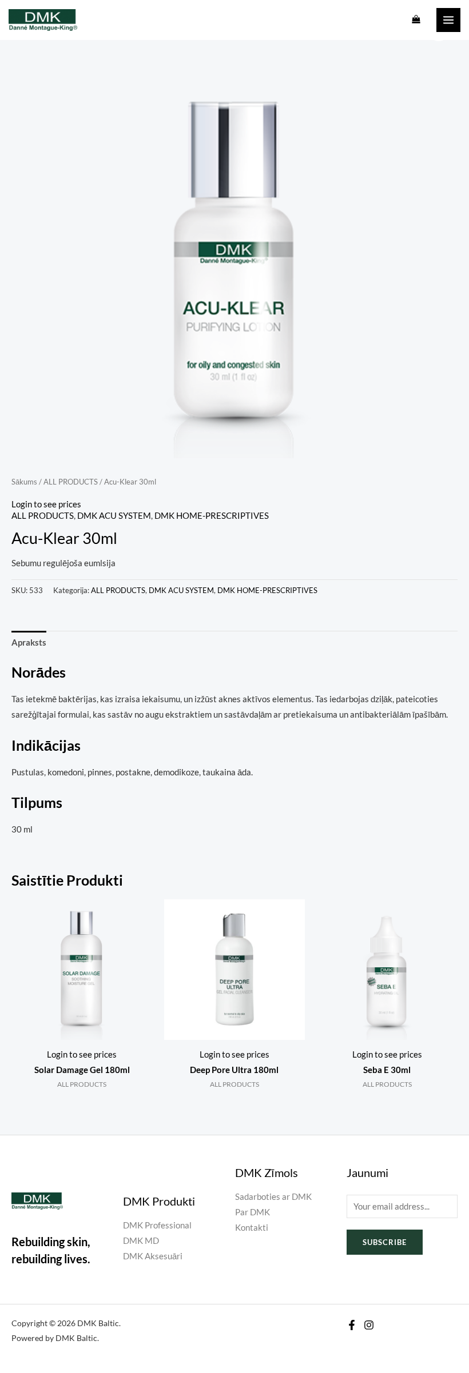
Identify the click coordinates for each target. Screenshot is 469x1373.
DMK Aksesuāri (152, 1256)
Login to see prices (46, 504)
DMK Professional (157, 1225)
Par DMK (252, 1212)
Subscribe (385, 1242)
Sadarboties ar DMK (273, 1197)
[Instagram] (369, 1325)
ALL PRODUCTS (70, 481)
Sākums (24, 481)
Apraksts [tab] (28, 642)
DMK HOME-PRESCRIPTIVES (211, 516)
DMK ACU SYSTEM (114, 516)
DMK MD (141, 1241)
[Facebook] (352, 1325)
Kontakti (251, 1227)
